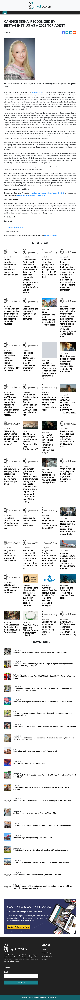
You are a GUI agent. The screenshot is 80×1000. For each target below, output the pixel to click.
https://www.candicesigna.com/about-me (30, 195)
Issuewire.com (37, 92)
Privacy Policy (46, 953)
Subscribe (21, 982)
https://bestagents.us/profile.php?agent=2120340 (47, 193)
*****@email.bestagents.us (13, 227)
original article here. (51, 235)
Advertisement (47, 956)
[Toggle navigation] (4, 12)
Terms (44, 950)
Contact (44, 959)
